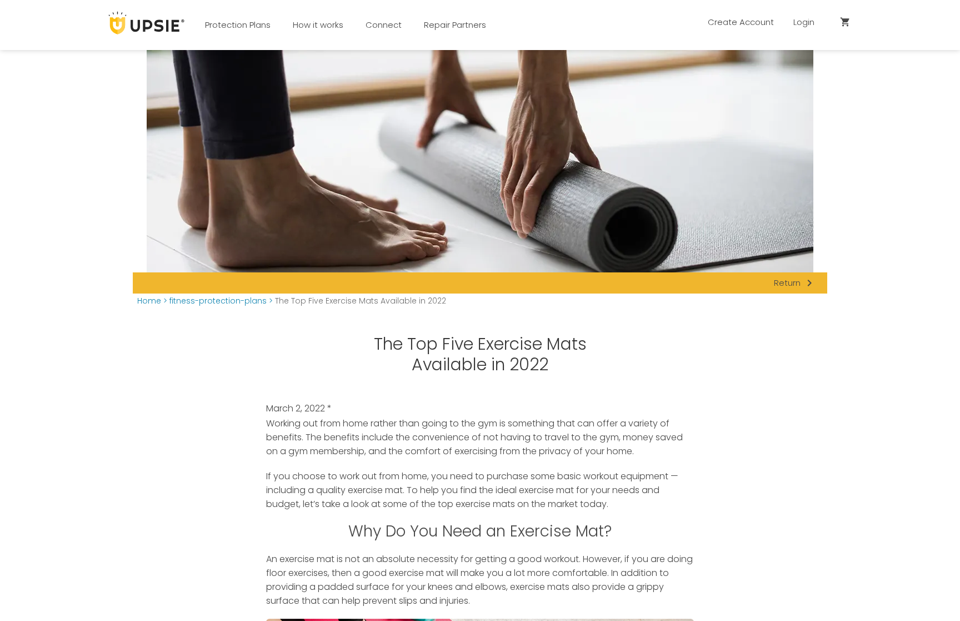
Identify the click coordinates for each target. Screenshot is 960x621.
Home (149, 301)
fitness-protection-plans (218, 301)
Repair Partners (455, 25)
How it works (318, 25)
